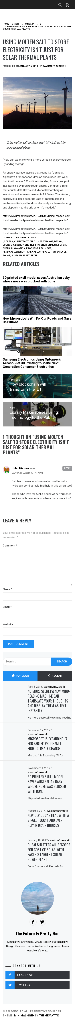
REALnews (45, 248)
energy (19, 245)
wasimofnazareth (54, 66)
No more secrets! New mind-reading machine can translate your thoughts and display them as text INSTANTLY (49, 700)
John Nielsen (20, 468)
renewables (33, 252)
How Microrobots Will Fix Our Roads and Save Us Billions (37, 320)
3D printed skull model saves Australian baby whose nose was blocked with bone (36, 279)
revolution (49, 252)
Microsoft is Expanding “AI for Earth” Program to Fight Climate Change (48, 743)
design (58, 241)
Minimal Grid (24, 1015)
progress (32, 248)
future (62, 245)
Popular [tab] (22, 675)
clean (9, 241)
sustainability (20, 255)
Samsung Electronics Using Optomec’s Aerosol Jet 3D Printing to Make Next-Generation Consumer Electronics (32, 363)
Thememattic (49, 1015)
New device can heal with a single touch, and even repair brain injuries (48, 820)
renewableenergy (14, 252)
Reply (67, 468)
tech (34, 255)
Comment (10, 545)
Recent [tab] (57, 675)
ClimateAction (23, 241)
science (61, 252)
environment (49, 245)
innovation (18, 248)
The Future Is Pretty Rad (21, 237)
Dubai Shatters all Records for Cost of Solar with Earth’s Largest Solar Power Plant (49, 852)
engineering (32, 245)
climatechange (43, 241)
